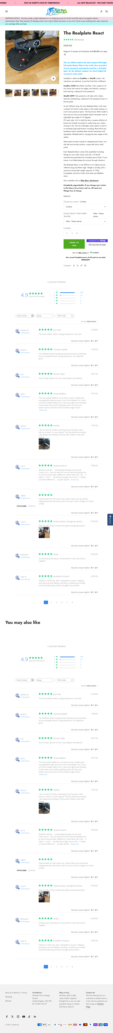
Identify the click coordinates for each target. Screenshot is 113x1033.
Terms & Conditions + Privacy (16, 992)
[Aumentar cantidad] (77, 233)
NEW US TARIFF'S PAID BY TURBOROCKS (30, 3)
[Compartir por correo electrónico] (85, 265)
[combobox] (45, 316)
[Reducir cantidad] (67, 233)
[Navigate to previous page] (41, 602)
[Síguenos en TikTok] (29, 1016)
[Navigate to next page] (72, 602)
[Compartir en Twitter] (78, 265)
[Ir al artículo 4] (35, 93)
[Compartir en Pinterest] (81, 265)
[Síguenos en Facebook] (6, 1016)
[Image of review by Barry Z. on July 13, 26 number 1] (44, 443)
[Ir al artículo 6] (52, 93)
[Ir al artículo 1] (8, 93)
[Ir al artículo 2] (17, 93)
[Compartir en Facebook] (74, 265)
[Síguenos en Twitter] (12, 1016)
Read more (43, 410)
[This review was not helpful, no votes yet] (95, 341)
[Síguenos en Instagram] (18, 1016)
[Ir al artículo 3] (26, 93)
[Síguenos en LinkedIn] (34, 1016)
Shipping (8, 996)
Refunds (8, 1001)
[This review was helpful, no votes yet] (91, 341)
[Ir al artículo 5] (44, 93)
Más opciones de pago (97, 244)
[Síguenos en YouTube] (23, 1016)
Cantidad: (67, 228)
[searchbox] (22, 315)
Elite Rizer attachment (89, 180)
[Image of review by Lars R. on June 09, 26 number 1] (44, 532)
